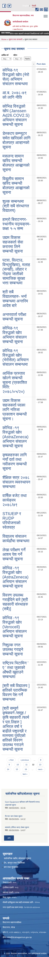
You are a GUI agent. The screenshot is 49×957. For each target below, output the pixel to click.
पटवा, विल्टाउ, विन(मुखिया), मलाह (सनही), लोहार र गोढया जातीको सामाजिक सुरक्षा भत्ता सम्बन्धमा (16, 271)
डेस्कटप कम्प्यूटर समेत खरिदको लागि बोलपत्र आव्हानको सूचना (16, 140)
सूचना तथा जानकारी (15, 39)
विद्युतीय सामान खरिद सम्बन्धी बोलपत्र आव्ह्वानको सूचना (16, 185)
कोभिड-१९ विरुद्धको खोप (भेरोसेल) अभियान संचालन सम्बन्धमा (15, 357)
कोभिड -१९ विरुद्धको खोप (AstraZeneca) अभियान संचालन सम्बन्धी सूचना (15, 436)
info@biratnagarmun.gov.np (19, 937)
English (26, 6)
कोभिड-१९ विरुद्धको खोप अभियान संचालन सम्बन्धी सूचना (14, 335)
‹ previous (24, 760)
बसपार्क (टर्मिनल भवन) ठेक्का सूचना (17, 827)
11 (26, 765)
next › (40, 769)
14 (8, 769)
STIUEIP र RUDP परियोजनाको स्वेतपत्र (11, 520)
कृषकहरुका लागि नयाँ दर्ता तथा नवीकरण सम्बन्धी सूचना (14, 462)
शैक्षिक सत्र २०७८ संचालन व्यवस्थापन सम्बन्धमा (16, 482)
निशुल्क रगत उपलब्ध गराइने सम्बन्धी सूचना (12, 649)
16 (26, 769)
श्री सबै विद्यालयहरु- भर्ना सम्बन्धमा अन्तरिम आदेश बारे (15, 299)
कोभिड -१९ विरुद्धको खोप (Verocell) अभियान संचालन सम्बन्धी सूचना (14, 626)
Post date (41, 64)
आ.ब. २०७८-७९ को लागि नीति (14, 95)
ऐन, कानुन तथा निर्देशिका (14, 862)
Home (4, 39)
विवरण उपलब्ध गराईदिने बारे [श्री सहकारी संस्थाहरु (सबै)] (15, 602)
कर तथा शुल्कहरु (11, 867)
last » (25, 774)
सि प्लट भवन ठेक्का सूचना (13, 816)
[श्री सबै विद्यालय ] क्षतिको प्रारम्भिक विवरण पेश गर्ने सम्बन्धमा (16, 692)
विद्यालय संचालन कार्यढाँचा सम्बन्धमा (15, 538)
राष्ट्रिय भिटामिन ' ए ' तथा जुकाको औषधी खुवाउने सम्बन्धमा (15, 670)
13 (40, 765)
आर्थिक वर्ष (4, 55)
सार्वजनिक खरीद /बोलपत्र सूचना (17, 858)
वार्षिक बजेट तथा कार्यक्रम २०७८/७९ (14, 500)
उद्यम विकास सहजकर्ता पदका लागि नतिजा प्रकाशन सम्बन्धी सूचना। (14, 409)
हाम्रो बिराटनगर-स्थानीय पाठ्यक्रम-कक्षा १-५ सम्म (16, 224)
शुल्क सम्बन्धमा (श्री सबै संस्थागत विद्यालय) (15, 206)
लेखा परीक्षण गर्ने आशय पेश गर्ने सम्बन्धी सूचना (13, 554)
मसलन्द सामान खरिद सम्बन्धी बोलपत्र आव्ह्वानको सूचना (16, 163)
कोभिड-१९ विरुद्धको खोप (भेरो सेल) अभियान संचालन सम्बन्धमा (15, 77)
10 (18, 765)
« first (11, 760)
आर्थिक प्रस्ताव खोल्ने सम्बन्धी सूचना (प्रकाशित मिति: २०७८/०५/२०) (14, 382)
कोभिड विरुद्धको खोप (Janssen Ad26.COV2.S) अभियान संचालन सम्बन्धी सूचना (16, 115)
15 (17, 769)
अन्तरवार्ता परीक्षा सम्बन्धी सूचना (14, 316)
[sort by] (34, 64)
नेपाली (34, 6)
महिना (15, 55)
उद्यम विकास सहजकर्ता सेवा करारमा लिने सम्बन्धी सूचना (12, 244)
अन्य (8, 838)
